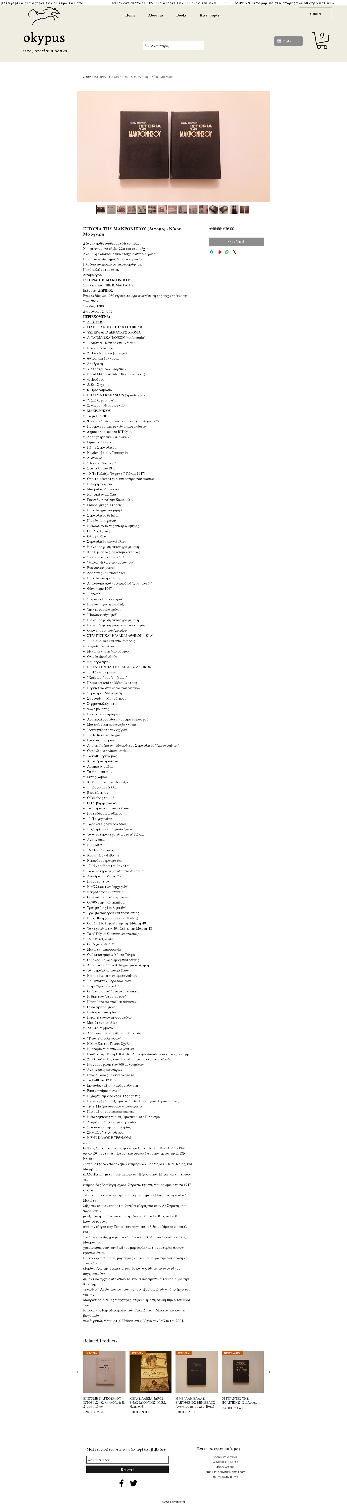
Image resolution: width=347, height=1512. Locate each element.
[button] (322, 40)
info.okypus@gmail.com (229, 1471)
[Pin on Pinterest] (219, 252)
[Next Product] (269, 1372)
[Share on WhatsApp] (227, 252)
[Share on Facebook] (211, 252)
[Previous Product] (77, 1372)
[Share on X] (234, 252)
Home (87, 77)
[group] (173, 1385)
